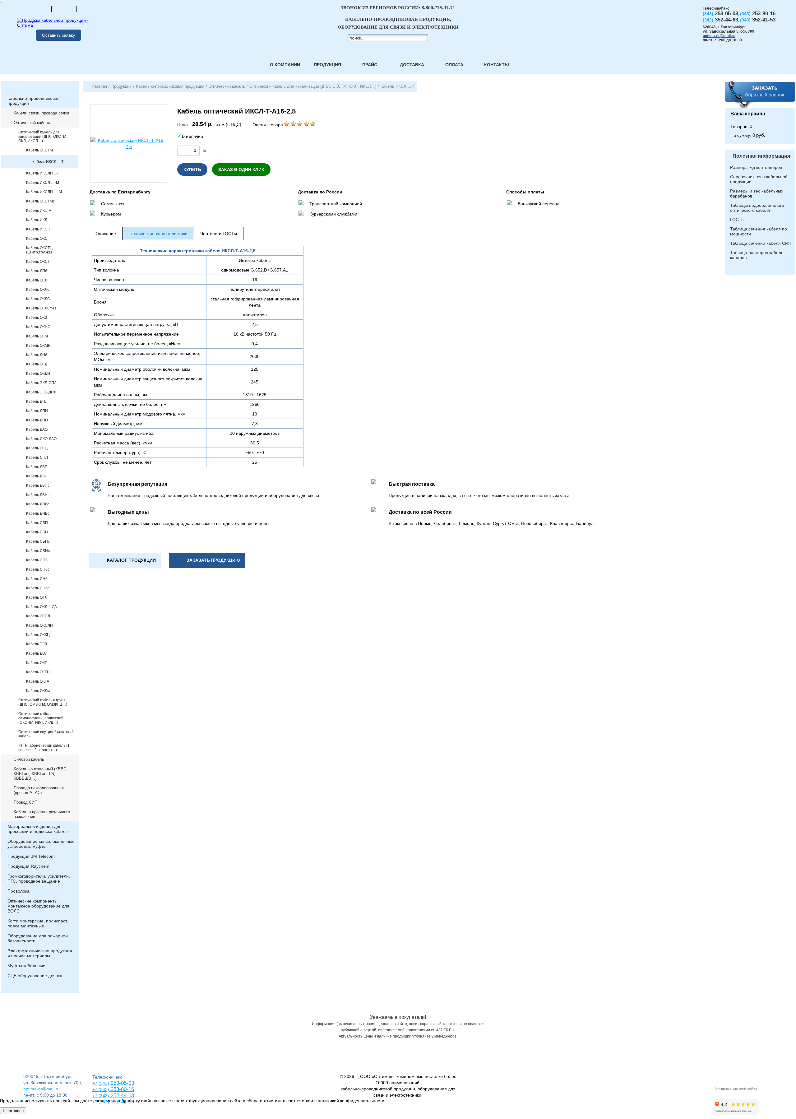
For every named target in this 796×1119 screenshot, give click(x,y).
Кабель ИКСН (38, 229)
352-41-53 (121, 1102)
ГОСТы (737, 219)
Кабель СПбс (37, 569)
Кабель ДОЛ (37, 653)
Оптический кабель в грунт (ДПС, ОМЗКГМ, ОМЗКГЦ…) (42, 702)
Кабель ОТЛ (36, 597)
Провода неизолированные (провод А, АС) (39, 790)
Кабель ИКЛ (36, 220)
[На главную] (38, 8)
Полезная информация (761, 156)
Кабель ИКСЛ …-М (42, 182)
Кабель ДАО (37, 429)
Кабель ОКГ (36, 663)
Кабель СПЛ (37, 457)
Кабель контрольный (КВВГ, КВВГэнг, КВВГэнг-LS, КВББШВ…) (40, 774)
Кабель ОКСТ (38, 261)
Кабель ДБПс (37, 485)
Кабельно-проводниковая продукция (33, 101)
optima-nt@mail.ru (719, 36)
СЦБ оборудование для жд (34, 975)
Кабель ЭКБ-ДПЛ (41, 392)
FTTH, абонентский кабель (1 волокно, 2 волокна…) (44, 747)
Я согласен (13, 1110)
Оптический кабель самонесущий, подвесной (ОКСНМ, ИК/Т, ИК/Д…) (40, 718)
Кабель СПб (37, 560)
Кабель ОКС (37, 238)
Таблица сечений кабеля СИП (760, 243)
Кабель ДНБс (37, 513)
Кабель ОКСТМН (41, 201)
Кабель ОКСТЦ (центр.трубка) (39, 250)
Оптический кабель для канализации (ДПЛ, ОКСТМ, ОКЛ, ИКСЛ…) (42, 136)
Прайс (369, 64)
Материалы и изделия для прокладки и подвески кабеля (37, 829)
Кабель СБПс (38, 541)
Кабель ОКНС (38, 327)
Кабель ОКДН (38, 373)
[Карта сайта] (64, 8)
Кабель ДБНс (37, 495)
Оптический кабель (32, 122)
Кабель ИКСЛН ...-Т (43, 173)
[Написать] (89, 8)
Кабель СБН (37, 532)
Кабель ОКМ (37, 336)
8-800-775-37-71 (438, 7)
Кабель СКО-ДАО (41, 439)
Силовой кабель (29, 759)
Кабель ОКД (36, 364)
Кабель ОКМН (38, 345)
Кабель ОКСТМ (39, 150)
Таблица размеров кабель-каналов (757, 255)
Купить (192, 169)
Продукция (327, 64)
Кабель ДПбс (37, 504)
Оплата (454, 64)
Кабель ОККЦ (38, 635)
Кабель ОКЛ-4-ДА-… (44, 607)
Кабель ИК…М (39, 210)
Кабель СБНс (38, 551)
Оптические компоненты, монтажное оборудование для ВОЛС (38, 905)
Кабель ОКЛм (38, 691)
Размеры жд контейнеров (756, 167)
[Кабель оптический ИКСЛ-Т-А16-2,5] (128, 143)
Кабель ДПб (36, 271)
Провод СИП (25, 802)
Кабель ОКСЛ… (40, 616)
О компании (285, 64)
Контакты (496, 64)
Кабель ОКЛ (36, 280)
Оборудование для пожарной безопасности (37, 938)
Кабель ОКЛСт (39, 299)
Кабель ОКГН (38, 672)
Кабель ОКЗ (36, 317)
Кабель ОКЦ (37, 448)
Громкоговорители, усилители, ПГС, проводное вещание (38, 879)
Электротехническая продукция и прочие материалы (39, 953)
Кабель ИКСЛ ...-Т (47, 162)
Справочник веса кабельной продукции (759, 179)
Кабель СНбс (37, 588)
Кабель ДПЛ (37, 401)
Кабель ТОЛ (36, 644)
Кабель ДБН (37, 476)
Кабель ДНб (36, 355)
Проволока (18, 891)
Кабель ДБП (37, 467)
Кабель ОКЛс (37, 289)
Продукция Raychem (28, 866)
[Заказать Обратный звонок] (760, 94)
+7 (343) (100, 1101)
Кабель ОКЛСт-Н (41, 308)
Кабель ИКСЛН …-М (44, 192)
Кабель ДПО (37, 420)
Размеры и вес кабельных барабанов (756, 193)
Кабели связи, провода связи (41, 113)
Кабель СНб (37, 579)
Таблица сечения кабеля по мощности (758, 231)
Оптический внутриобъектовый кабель (46, 734)
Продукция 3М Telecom (31, 856)
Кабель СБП (37, 523)
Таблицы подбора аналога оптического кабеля (757, 208)
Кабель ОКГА (37, 681)
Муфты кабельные (26, 965)
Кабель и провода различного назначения (42, 814)
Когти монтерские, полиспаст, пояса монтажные (37, 923)
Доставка (412, 64)
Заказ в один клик (241, 169)
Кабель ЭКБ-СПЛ (41, 383)
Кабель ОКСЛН (39, 625)
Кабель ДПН (37, 411)
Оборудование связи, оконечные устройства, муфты (41, 844)
